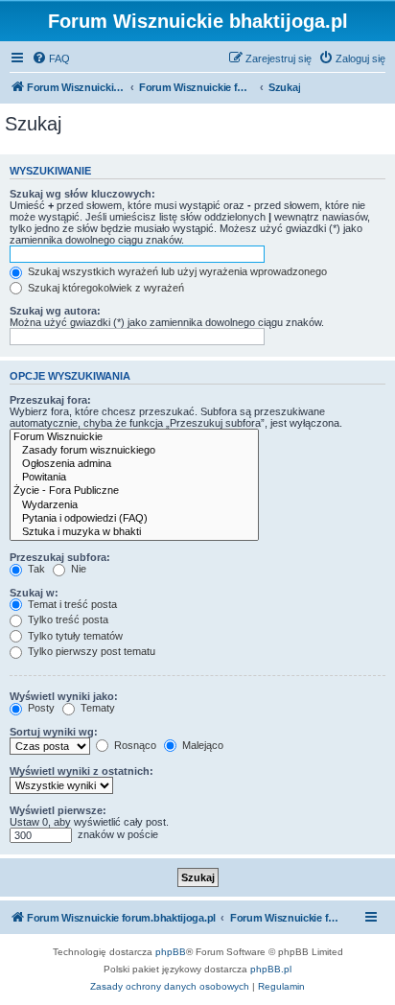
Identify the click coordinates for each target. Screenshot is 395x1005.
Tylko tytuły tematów (74, 636)
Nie (77, 568)
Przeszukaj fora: (50, 400)
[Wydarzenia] (134, 505)
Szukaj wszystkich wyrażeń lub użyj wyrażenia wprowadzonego (176, 271)
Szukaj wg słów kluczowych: (82, 193)
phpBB (170, 952)
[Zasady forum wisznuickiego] (134, 450)
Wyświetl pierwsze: (58, 810)
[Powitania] (134, 477)
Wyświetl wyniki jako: (64, 696)
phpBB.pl (270, 969)
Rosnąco (133, 745)
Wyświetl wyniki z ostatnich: (81, 771)
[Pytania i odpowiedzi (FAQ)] (134, 519)
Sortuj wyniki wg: (54, 731)
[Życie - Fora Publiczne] (134, 491)
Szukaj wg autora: (55, 310)
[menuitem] (51, 58)
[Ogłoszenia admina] (134, 464)
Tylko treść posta (66, 619)
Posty (40, 707)
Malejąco (201, 745)
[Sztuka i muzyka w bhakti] (134, 532)
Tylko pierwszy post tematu (90, 651)
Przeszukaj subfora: (60, 557)
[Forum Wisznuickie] (134, 437)
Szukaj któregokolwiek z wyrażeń (104, 287)
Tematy (96, 707)
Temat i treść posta (71, 604)
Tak (35, 568)
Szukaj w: (34, 592)
